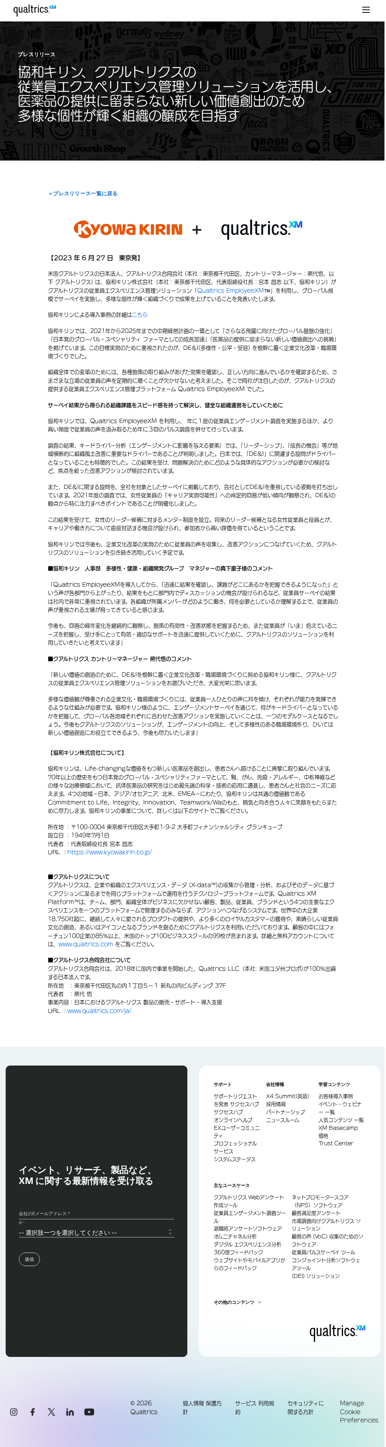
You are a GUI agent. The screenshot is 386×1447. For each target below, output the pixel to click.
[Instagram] (13, 1412)
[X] (51, 1412)
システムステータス (235, 1159)
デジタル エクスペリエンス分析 (247, 1244)
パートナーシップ (285, 1112)
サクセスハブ (228, 1112)
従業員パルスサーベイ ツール (323, 1252)
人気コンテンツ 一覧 (341, 1120)
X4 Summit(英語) (287, 1096)
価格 (323, 1135)
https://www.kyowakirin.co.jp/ (109, 852)
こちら (140, 314)
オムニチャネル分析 (235, 1236)
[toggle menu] (366, 10)
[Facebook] (32, 1412)
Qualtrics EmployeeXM (230, 290)
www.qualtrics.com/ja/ (99, 1011)
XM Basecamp (338, 1127)
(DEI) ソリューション (316, 1276)
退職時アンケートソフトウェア (248, 1228)
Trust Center (336, 1143)
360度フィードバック (238, 1252)
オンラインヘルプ (233, 1120)
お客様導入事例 (336, 1096)
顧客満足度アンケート (316, 1213)
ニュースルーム (282, 1120)
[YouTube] (89, 1412)
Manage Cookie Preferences (359, 1412)
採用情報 (276, 1104)
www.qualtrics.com (85, 944)
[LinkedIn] (70, 1412)
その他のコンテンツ (234, 1302)
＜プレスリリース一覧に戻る (83, 193)
